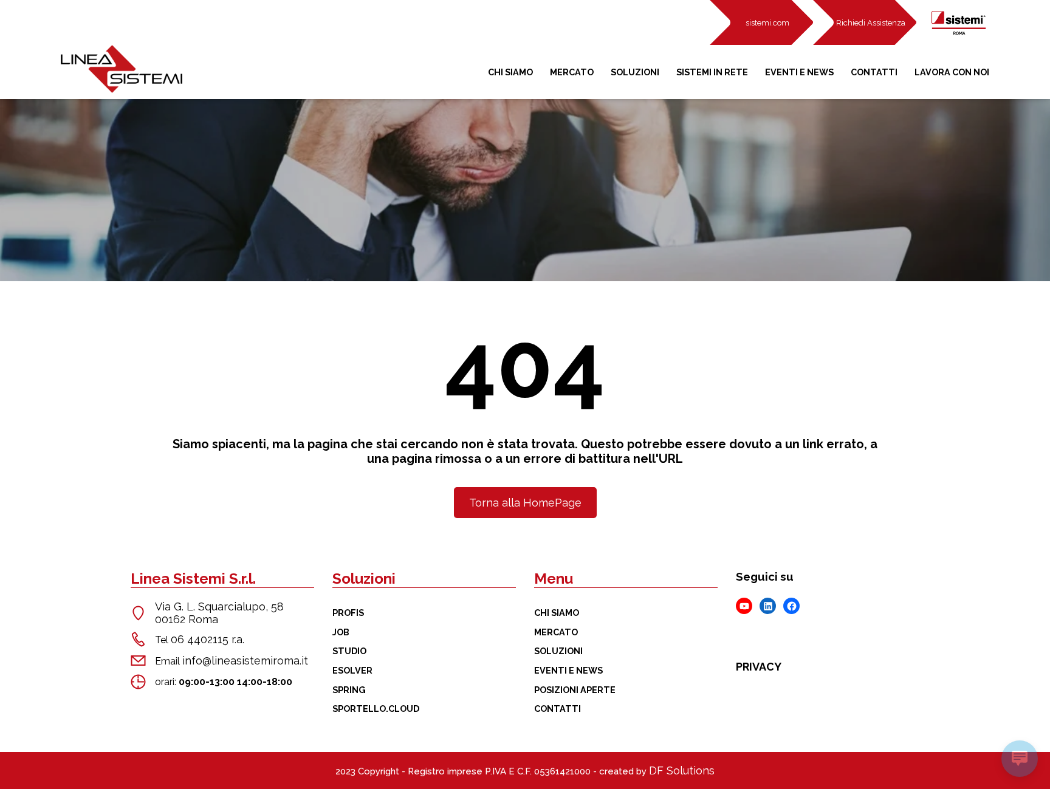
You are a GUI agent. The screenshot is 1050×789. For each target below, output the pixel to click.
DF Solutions (682, 770)
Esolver (352, 670)
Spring (349, 690)
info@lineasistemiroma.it (245, 660)
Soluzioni (635, 72)
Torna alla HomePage (525, 502)
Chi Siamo (510, 72)
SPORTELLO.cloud (375, 708)
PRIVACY (758, 666)
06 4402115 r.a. (207, 639)
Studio (349, 651)
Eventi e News (799, 72)
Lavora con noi (951, 72)
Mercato (572, 72)
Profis (348, 612)
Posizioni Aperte (575, 690)
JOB (340, 632)
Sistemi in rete (712, 72)
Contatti (874, 72)
